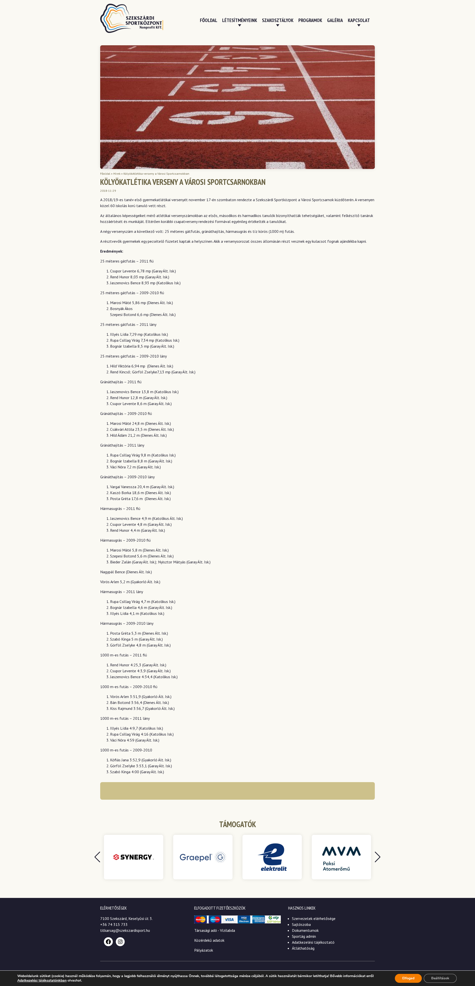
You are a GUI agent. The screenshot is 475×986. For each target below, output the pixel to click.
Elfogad (408, 978)
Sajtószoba (301, 924)
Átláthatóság (303, 948)
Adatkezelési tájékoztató (313, 942)
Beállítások (440, 978)
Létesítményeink (239, 20)
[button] (377, 857)
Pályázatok (203, 950)
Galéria (335, 20)
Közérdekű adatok (209, 940)
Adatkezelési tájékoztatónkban (42, 980)
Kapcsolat (359, 20)
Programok (310, 20)
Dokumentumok (305, 930)
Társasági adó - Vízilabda (214, 930)
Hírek (116, 173)
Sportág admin (304, 936)
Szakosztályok (277, 20)
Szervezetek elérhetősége (313, 918)
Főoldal (208, 20)
